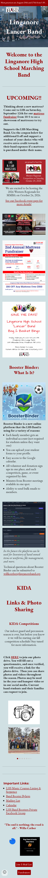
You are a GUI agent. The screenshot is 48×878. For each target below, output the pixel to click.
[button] (3, 9)
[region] (24, 3)
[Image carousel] (24, 743)
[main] (24, 26)
